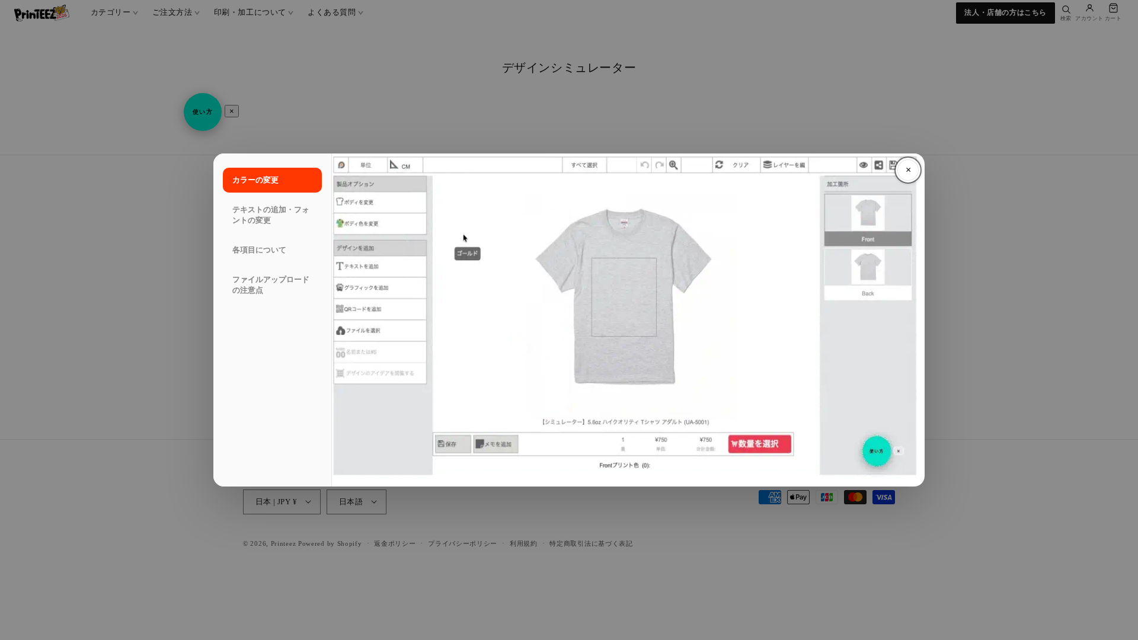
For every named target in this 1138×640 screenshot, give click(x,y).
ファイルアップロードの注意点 (270, 285)
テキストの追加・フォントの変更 (270, 215)
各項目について (259, 249)
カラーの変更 (255, 179)
